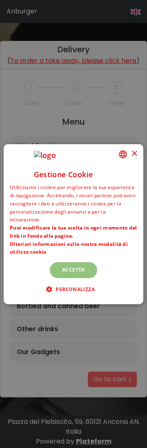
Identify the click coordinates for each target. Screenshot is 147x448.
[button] (73, 289)
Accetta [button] (73, 269)
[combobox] (123, 154)
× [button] (134, 154)
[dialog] (73, 224)
